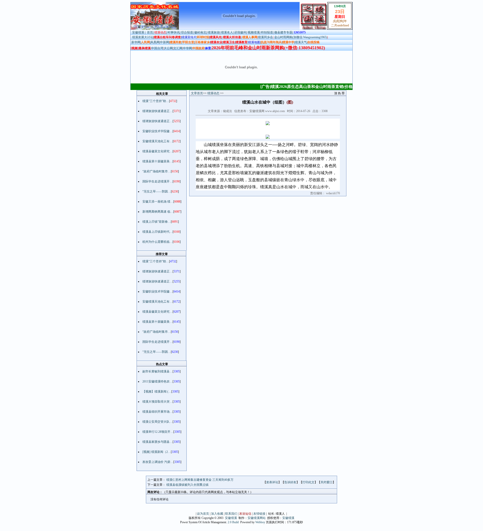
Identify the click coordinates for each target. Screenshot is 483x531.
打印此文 (308, 482)
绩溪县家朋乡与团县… (157, 442)
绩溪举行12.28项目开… (157, 431)
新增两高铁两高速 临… (157, 211)
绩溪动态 (213, 93)
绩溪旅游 (214, 32)
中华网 (187, 48)
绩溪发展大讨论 (142, 37)
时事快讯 (174, 32)
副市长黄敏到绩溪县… (157, 371)
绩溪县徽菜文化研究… (157, 151)
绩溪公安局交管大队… (157, 421)
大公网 (168, 48)
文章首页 (197, 93)
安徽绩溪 (138, 32)
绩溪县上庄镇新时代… (157, 231)
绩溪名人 (227, 32)
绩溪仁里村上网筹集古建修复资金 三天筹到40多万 (199, 479)
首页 (150, 32)
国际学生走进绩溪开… (157, 181)
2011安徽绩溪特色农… (157, 381)
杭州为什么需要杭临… (157, 242)
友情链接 (259, 513)
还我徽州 (240, 32)
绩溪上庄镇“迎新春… (156, 221)
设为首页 (203, 513)
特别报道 (267, 32)
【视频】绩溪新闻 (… (156, 391)
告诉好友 (290, 482)
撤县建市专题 (283, 32)
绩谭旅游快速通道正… (157, 111)
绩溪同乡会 (265, 37)
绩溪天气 (301, 42)
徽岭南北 (200, 32)
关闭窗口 (326, 482)
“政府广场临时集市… (156, 171)
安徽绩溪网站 (257, 518)
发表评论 (272, 482)
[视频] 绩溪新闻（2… (156, 452)
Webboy (260, 522)
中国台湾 (157, 48)
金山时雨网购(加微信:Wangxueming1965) (300, 37)
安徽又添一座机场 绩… (157, 201)
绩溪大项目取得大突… (157, 401)
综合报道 (187, 32)
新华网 (135, 42)
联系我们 (231, 513)
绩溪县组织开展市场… (157, 411)
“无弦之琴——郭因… (156, 191)
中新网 (164, 42)
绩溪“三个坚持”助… (155, 101)
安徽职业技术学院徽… (157, 131)
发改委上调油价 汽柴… (157, 462)
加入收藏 (217, 513)
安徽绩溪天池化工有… (157, 141)
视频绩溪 (254, 32)
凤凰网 (154, 42)
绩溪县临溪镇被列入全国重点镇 (187, 485)
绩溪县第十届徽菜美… (157, 161)
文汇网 (177, 48)
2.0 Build (233, 522)
